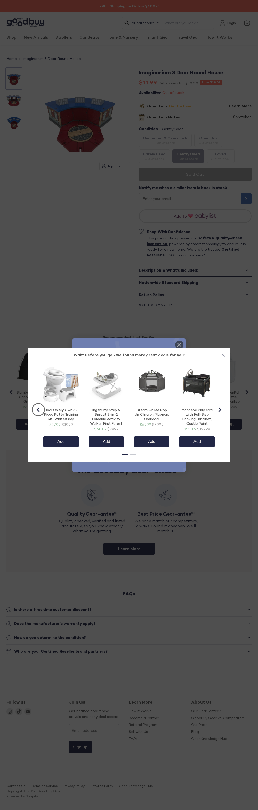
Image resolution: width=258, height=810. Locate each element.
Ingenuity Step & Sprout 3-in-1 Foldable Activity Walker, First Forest (106, 417)
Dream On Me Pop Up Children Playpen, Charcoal (152, 414)
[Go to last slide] (38, 410)
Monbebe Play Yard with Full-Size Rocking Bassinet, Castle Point (197, 417)
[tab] (125, 454)
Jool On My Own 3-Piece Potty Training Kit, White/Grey (61, 414)
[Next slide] (220, 410)
